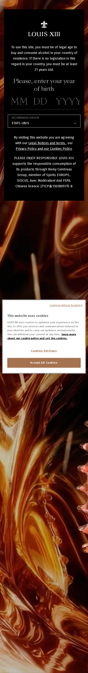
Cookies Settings (44, 350)
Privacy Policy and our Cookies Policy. (44, 149)
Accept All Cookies (43, 362)
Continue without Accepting (66, 305)
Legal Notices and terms (47, 143)
